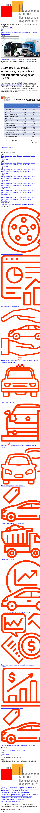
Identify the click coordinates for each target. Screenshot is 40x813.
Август (3, 157)
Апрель (19, 156)
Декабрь (28, 164)
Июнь (28, 156)
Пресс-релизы (15, 32)
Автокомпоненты (13, 787)
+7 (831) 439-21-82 (7, 28)
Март (14, 156)
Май (24, 156)
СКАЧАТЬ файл (6, 147)
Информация (5, 792)
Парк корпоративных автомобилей (21, 797)
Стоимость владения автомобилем (12, 799)
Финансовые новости (20, 790)
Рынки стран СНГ (7, 790)
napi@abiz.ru (5, 754)
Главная (3, 59)
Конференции (5, 34)
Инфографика (25, 32)
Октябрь (16, 164)
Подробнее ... (5, 159)
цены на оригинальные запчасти (11, 85)
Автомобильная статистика (20, 794)
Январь (3, 156)
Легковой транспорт (7, 789)
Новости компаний (32, 789)
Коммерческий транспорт (27, 787)
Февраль (9, 156)
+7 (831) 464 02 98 (19, 750)
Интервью (33, 32)
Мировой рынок (20, 789)
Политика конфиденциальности (11, 801)
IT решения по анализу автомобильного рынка (20, 795)
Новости (8, 32)
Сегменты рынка (23, 59)
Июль (33, 156)
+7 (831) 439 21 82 (7, 750)
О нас (3, 32)
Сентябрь (9, 164)
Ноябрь (22, 164)
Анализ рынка (5, 794)
